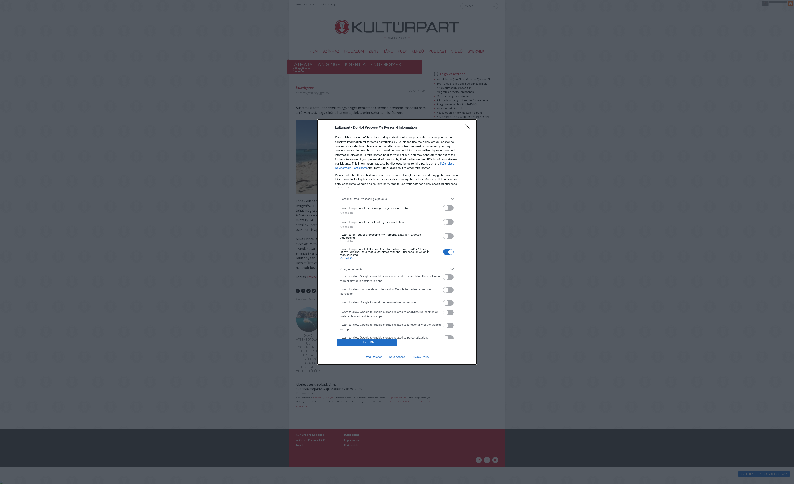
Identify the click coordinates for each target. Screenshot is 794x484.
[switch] (448, 208)
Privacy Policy (420, 356)
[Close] (468, 128)
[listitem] (397, 199)
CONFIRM (367, 342)
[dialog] (397, 242)
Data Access (397, 356)
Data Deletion (374, 356)
